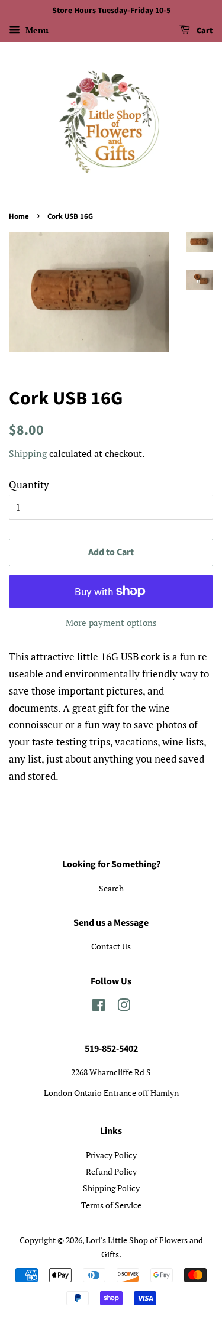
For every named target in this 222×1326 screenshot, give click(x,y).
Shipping (28, 453)
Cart (204, 31)
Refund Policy (111, 1171)
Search (111, 888)
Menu (36, 29)
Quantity (29, 484)
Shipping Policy (111, 1188)
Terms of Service (111, 1205)
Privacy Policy (111, 1154)
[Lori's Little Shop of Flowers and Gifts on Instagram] (123, 1007)
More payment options (111, 622)
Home (19, 216)
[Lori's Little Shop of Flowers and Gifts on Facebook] (98, 1007)
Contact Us (111, 946)
